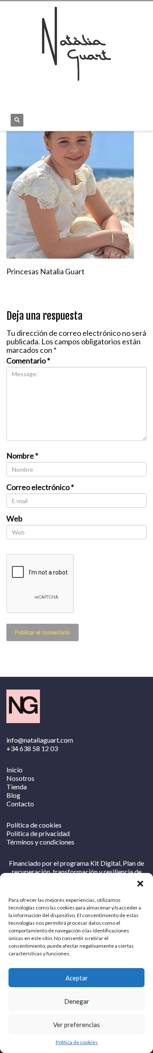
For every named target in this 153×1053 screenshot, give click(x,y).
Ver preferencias (76, 1024)
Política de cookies (77, 1042)
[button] (140, 883)
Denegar (76, 1001)
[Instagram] (25, 92)
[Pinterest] (51, 92)
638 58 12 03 (39, 748)
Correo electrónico (40, 487)
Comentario (28, 360)
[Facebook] (12, 92)
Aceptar (76, 978)
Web (14, 518)
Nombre (22, 455)
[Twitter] (38, 92)
